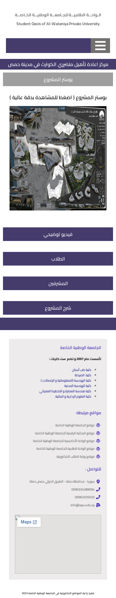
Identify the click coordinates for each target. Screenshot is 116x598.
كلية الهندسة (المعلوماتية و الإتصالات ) (66, 380)
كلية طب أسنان (81, 370)
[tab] (58, 79)
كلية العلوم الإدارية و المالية (73, 396)
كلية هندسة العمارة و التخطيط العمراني (65, 391)
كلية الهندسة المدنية (77, 386)
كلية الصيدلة (83, 375)
